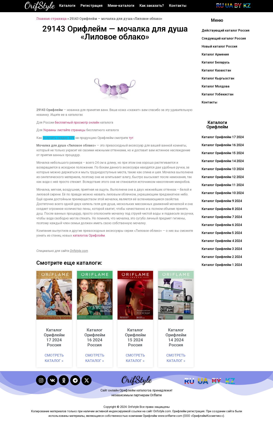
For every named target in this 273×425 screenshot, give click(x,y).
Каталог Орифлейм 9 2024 (222, 201)
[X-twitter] (87, 380)
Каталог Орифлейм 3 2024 (222, 249)
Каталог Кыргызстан (218, 78)
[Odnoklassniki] (64, 380)
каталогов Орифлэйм (89, 235)
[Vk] (52, 380)
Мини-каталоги (121, 5)
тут (131, 138)
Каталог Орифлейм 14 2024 (223, 161)
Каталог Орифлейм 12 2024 (223, 177)
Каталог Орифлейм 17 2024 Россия (54, 338)
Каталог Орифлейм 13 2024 (223, 169)
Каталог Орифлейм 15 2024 (223, 153)
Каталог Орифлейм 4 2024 (222, 241)
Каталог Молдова (215, 86)
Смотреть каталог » (54, 358)
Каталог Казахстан (216, 70)
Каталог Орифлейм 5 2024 (222, 233)
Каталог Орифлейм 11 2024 (223, 185)
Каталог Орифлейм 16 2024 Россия (94, 338)
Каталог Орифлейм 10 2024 (223, 193)
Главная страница (51, 18)
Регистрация (92, 5)
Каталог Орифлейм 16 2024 (223, 145)
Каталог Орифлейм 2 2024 (222, 257)
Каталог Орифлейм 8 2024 (222, 209)
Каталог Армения (215, 54)
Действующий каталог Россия (225, 30)
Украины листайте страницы (64, 130)
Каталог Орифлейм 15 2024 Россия (135, 338)
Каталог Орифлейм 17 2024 (223, 137)
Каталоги (67, 5)
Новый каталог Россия (219, 46)
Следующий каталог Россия (224, 38)
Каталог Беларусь (216, 62)
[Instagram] (41, 380)
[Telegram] (75, 380)
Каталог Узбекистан (217, 94)
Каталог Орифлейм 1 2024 (222, 265)
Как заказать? (151, 5)
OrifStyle (40, 5)
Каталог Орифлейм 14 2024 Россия (175, 338)
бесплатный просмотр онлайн (77, 122)
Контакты (177, 5)
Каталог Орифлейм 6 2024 (222, 225)
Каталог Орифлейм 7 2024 (222, 217)
